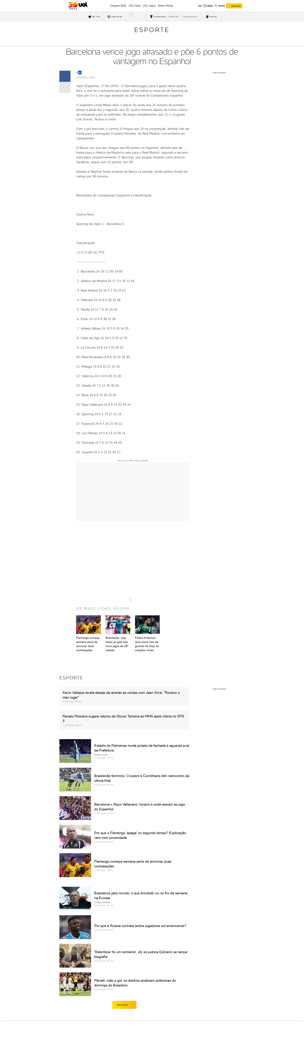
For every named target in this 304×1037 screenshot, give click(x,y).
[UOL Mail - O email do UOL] (208, 6)
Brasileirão (173, 17)
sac (200, 6)
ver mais (122, 1005)
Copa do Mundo (190, 17)
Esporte (152, 30)
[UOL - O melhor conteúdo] (78, 6)
